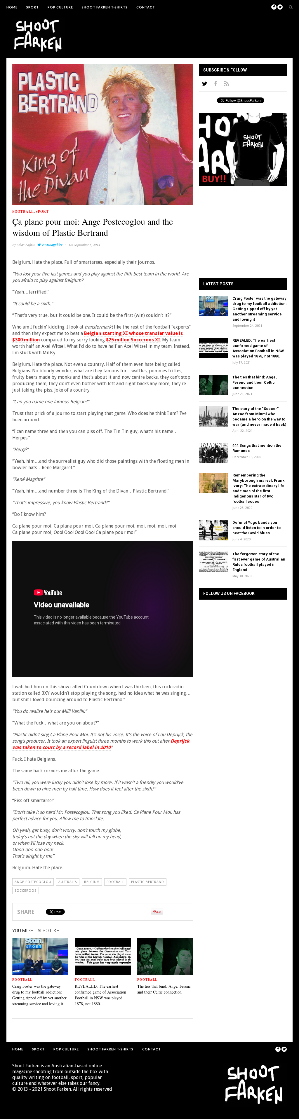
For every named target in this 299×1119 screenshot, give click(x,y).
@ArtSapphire (52, 244)
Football (23, 211)
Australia (67, 882)
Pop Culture (60, 7)
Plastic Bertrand (147, 882)
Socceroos (25, 891)
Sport (32, 7)
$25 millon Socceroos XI (133, 340)
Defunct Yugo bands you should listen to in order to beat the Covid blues (256, 527)
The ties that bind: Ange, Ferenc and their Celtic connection (164, 989)
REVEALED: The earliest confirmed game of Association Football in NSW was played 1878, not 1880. (100, 994)
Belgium (92, 882)
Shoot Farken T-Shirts (105, 7)
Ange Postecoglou (33, 882)
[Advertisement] (180, 31)
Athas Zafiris (26, 244)
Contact (145, 7)
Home (12, 7)
